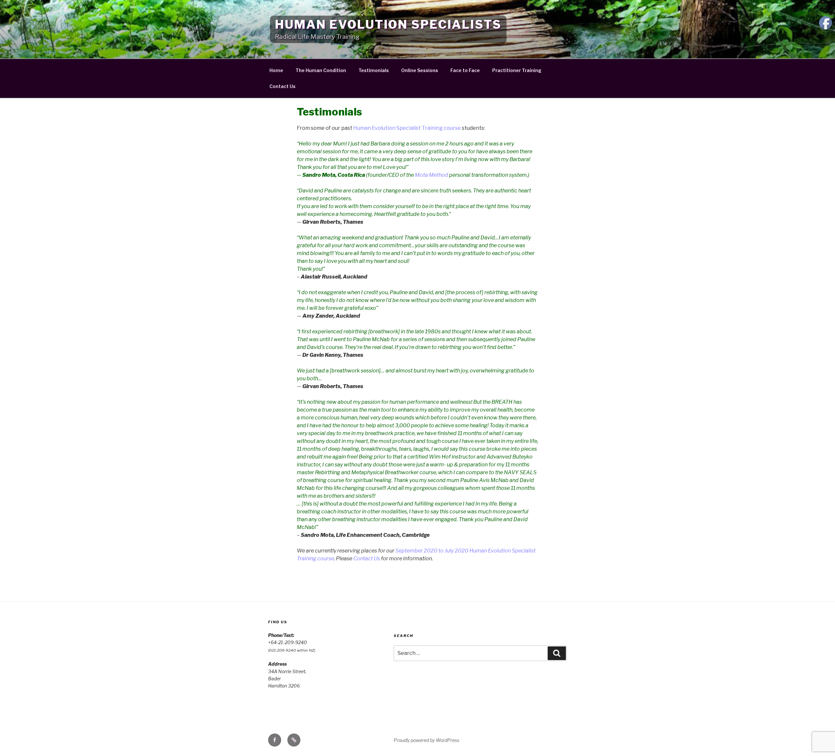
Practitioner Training (516, 70)
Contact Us (282, 86)
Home (276, 70)
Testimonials (373, 70)
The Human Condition (321, 70)
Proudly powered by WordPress (426, 740)
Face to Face (465, 70)
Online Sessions (419, 70)
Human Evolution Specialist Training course (407, 128)
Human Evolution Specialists (388, 24)
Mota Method (431, 175)
